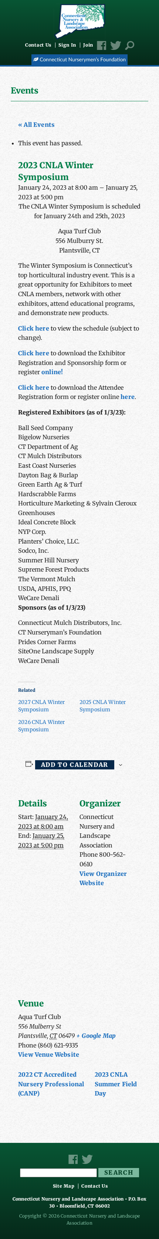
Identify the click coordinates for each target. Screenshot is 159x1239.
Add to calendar (74, 764)
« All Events (36, 124)
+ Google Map (96, 1035)
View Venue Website (48, 1054)
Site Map (64, 1186)
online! (52, 372)
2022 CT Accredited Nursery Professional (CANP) (51, 1084)
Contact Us (38, 45)
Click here (34, 328)
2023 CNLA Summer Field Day (116, 1084)
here (127, 396)
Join (88, 45)
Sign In (67, 45)
